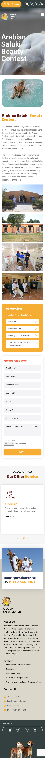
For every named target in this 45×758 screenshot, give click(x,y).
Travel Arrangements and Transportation (19, 343)
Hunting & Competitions (19, 335)
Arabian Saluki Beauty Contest (21, 315)
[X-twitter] (37, 4)
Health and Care (15, 328)
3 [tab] (24, 538)
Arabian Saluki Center (13, 16)
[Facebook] (27, 4)
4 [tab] (28, 538)
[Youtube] (41, 4)
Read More (9, 516)
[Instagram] (32, 4)
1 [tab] (17, 538)
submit (22, 452)
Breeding (12, 322)
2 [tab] (21, 538)
